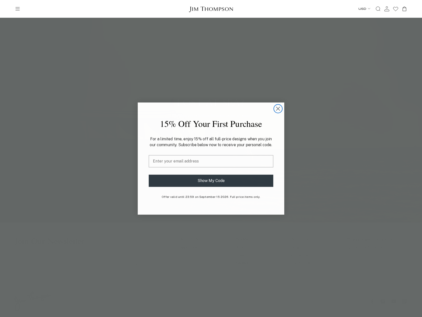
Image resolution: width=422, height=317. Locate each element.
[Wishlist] (396, 9)
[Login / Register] (387, 9)
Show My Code (211, 180)
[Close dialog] (278, 108)
